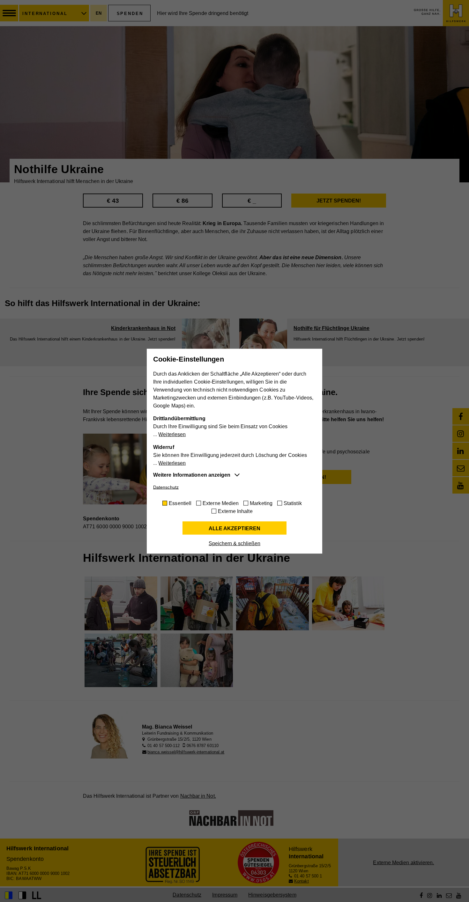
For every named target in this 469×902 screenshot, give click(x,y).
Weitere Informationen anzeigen (191, 474)
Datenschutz (166, 486)
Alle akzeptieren (234, 528)
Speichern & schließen (234, 543)
